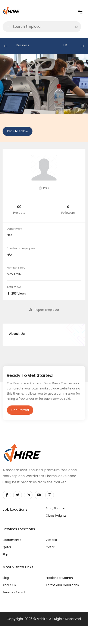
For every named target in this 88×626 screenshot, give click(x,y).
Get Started (20, 410)
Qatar (7, 547)
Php (5, 554)
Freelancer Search (59, 578)
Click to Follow (17, 131)
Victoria (51, 540)
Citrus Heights (56, 515)
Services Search (14, 592)
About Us (9, 585)
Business (22, 45)
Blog (6, 578)
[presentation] (5, 46)
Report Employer (47, 310)
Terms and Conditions (62, 585)
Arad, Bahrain (55, 508)
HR (65, 45)
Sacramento (12, 540)
